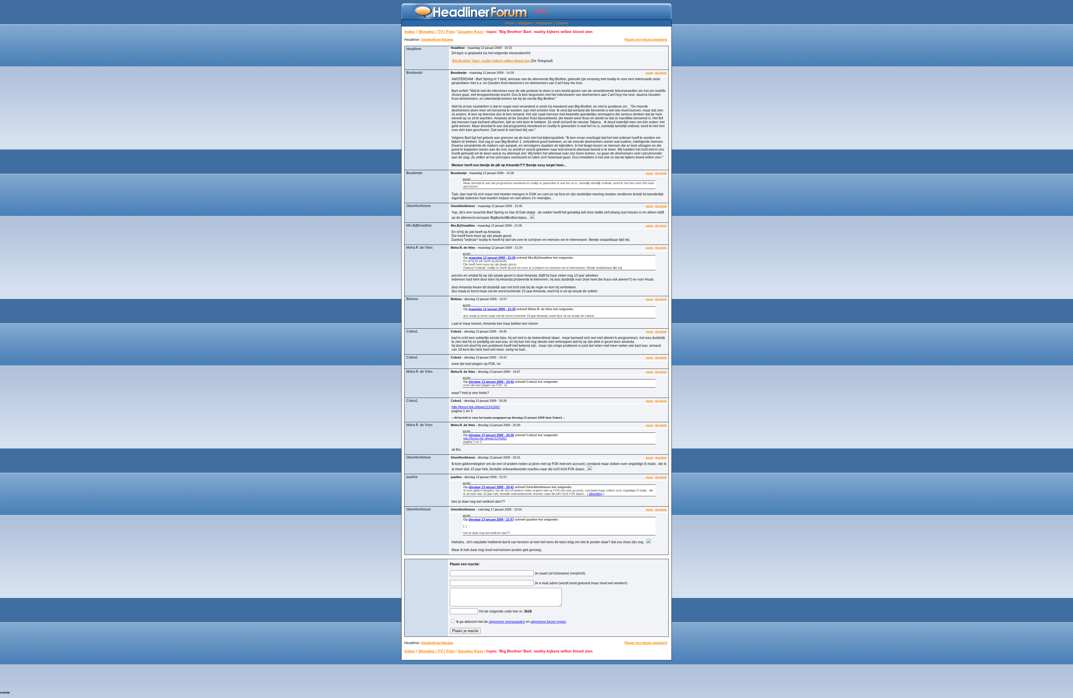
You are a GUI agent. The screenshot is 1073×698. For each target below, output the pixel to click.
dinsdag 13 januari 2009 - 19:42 (491, 381)
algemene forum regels (548, 622)
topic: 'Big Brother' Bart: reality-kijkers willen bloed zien (539, 31)
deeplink (661, 72)
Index (409, 31)
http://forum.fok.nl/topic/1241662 (476, 407)
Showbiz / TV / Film (436, 31)
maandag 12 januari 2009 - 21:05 (492, 257)
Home (509, 23)
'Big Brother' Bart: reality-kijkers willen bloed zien (491, 61)
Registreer (544, 23)
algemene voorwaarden (507, 622)
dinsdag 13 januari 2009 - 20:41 (491, 487)
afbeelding (595, 493)
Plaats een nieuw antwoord (646, 40)
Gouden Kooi (470, 31)
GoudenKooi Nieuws (437, 40)
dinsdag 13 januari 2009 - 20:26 (491, 435)
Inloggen (525, 23)
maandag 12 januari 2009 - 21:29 (492, 309)
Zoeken (562, 23)
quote (649, 72)
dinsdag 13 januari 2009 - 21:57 (491, 519)
